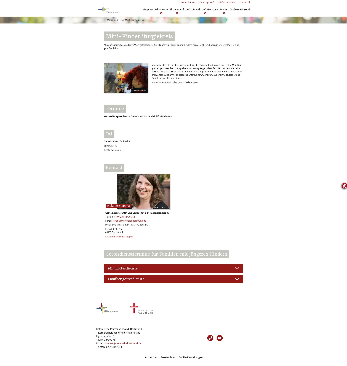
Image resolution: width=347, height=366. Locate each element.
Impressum (151, 357)
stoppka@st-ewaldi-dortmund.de (129, 220)
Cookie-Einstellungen (191, 357)
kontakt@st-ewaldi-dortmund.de (123, 343)
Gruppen (120, 20)
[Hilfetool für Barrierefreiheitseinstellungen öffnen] (344, 185)
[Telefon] (210, 338)
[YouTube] (220, 338)
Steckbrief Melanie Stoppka (119, 236)
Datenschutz (168, 357)
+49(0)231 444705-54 (124, 216)
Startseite (111, 20)
